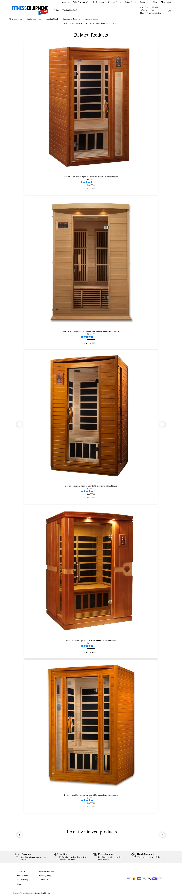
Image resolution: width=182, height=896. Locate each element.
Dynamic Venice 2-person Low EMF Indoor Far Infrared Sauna (91, 640)
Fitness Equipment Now (28, 893)
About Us (65, 2)
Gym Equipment (16, 19)
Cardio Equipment (34, 19)
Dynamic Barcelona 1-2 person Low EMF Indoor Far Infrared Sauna (91, 177)
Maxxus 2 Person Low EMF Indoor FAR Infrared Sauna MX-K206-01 (91, 331)
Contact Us (144, 2)
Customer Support (92, 19)
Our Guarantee (98, 2)
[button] (87, 182)
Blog (155, 2)
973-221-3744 (148, 10)
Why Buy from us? (80, 2)
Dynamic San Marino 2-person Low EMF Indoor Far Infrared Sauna (91, 795)
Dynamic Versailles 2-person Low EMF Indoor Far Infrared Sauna (91, 486)
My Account (166, 2)
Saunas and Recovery (72, 19)
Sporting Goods (52, 19)
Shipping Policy (114, 2)
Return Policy (130, 2)
